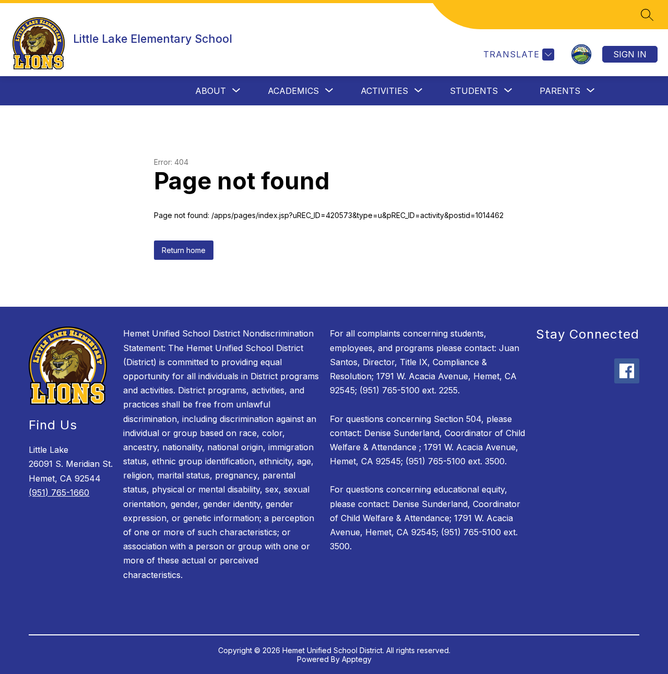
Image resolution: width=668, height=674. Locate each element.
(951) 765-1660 (59, 492)
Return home (184, 250)
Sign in (630, 54)
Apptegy (357, 659)
